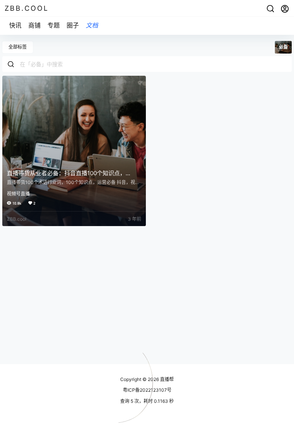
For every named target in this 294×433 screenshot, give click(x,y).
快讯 (15, 25)
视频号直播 (18, 194)
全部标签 (17, 47)
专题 (53, 25)
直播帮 (166, 379)
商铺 (34, 25)
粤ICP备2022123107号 (147, 390)
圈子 (73, 25)
